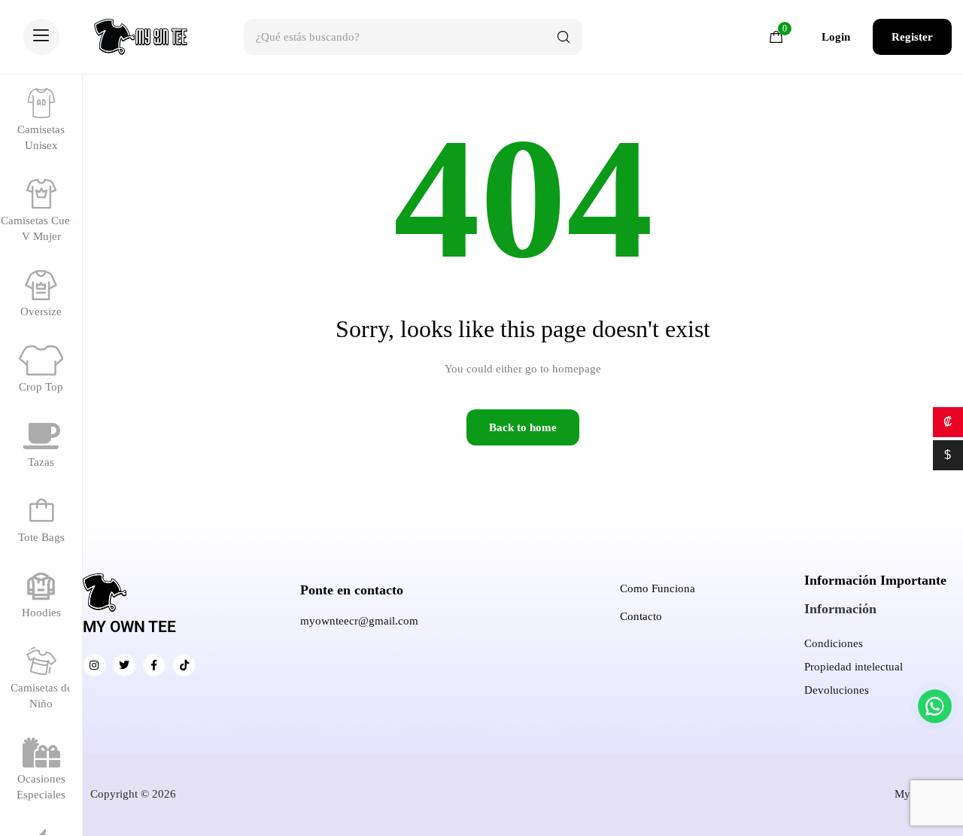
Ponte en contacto (351, 589)
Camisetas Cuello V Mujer (41, 228)
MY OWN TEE (129, 627)
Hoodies (41, 612)
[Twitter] (124, 665)
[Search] (563, 37)
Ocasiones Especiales (41, 787)
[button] (41, 37)
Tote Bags (41, 537)
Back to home (523, 427)
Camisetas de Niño (41, 696)
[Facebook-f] (154, 665)
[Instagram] (94, 665)
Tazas (41, 462)
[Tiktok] (184, 665)
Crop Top (41, 387)
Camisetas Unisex (41, 137)
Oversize (41, 312)
